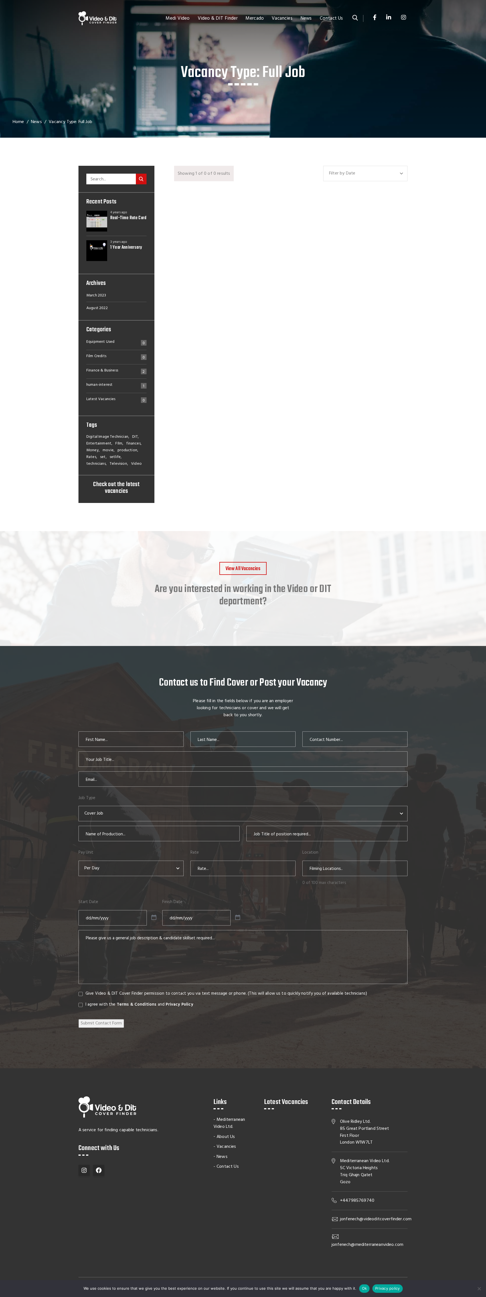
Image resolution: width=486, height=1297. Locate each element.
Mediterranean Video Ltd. (229, 1123)
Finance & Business (102, 371)
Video (136, 464)
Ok (364, 1288)
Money (92, 450)
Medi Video (178, 18)
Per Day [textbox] (91, 868)
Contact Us (331, 18)
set (102, 457)
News (306, 18)
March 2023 (96, 295)
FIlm (118, 444)
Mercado (255, 18)
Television (118, 464)
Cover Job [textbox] (93, 813)
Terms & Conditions (137, 1004)
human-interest (99, 385)
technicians (96, 464)
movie (108, 450)
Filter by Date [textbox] (342, 173)
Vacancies (282, 18)
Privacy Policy (179, 1004)
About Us (226, 1136)
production (127, 450)
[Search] (141, 179)
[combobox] (365, 173)
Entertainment (98, 444)
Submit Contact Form (101, 1023)
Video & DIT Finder (218, 18)
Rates (91, 457)
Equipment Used (100, 342)
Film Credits (96, 356)
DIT (135, 437)
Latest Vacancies (101, 399)
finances (133, 444)
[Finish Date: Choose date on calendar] (237, 917)
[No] (479, 1288)
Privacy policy (387, 1288)
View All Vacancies (243, 569)
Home (18, 122)
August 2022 (97, 308)
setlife (115, 457)
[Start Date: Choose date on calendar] (153, 917)
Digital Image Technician (107, 437)
